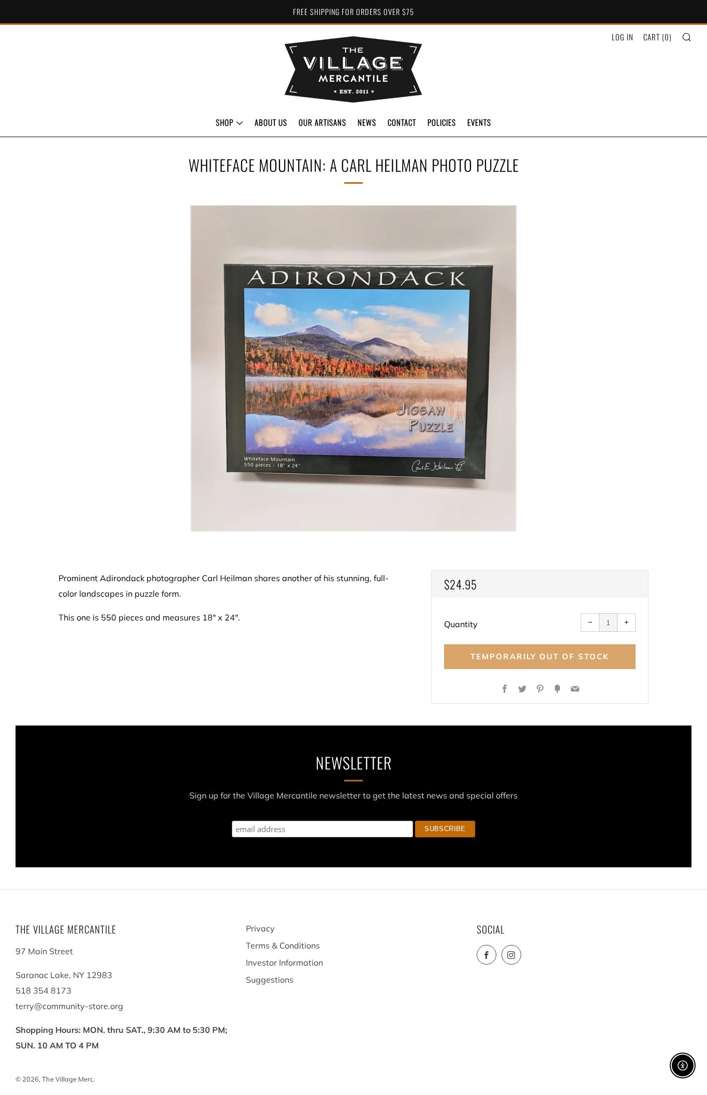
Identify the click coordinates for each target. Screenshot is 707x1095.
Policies (442, 122)
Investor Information (284, 962)
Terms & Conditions (283, 945)
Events (479, 122)
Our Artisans (322, 122)
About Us (271, 122)
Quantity (461, 624)
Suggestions (269, 979)
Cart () (657, 36)
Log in (623, 36)
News (367, 122)
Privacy (260, 928)
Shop (224, 122)
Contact (402, 122)
